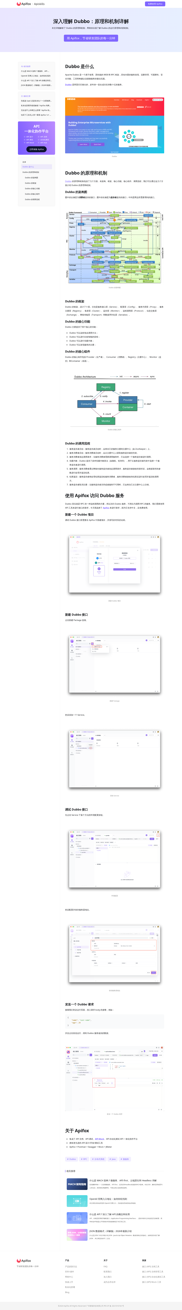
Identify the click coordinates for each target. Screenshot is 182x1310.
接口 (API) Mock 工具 (151, 1282)
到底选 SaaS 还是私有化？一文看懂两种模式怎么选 (36, 101)
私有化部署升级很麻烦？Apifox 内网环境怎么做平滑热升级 (36, 105)
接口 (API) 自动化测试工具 (153, 1276)
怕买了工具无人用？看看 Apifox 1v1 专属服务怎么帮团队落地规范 (36, 115)
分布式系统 (99, 1159)
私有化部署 (70, 1287)
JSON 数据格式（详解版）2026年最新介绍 (36, 85)
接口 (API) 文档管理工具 (152, 1271)
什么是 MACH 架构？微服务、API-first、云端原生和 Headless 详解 (34, 71)
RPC (85, 1159)
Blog (67, 1292)
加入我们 (108, 1276)
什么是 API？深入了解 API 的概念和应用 (36, 80)
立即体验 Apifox (36, 149)
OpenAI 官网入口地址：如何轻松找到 (35, 76)
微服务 (126, 1159)
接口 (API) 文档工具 (150, 1266)
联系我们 (108, 1271)
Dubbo (68, 84)
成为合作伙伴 (110, 1282)
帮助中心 (69, 1276)
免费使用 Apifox (155, 3)
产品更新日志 (71, 1266)
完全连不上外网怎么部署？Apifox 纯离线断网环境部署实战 (36, 110)
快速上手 (69, 1282)
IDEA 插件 (69, 1271)
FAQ (105, 1266)
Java (114, 1159)
